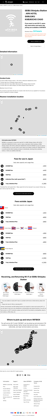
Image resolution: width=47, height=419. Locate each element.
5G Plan (25, 388)
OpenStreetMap (20, 74)
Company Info (36, 388)
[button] (12, 65)
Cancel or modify (6, 390)
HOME (1, 5)
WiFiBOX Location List (8, 5)
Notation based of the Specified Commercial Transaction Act (38, 400)
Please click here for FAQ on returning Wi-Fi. (12, 304)
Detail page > (6, 295)
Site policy (36, 394)
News (25, 397)
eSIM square (36, 405)
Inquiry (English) (16, 394)
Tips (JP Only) (26, 402)
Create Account (16, 398)
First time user (6, 394)
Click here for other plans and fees (23, 193)
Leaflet (15, 74)
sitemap (4, 400)
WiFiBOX (17, 415)
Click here (2, 371)
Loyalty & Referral (6, 392)
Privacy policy (36, 392)
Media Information (27, 399)
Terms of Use (36, 390)
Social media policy (37, 396)
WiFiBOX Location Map (7, 384)
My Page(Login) (16, 396)
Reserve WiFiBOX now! (36, 41)
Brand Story (26, 395)
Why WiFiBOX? (26, 393)
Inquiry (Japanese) (17, 392)
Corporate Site (37, 386)
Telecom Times (37, 403)
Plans (4, 386)
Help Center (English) (17, 390)
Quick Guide (15, 384)
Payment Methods (6, 388)
